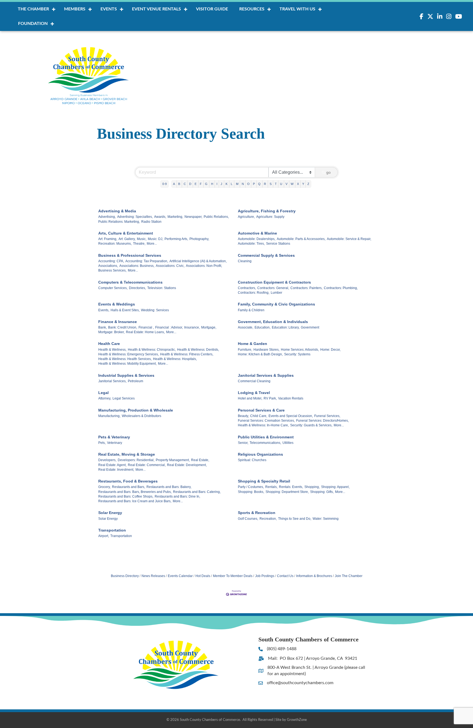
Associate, (245, 327)
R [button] (265, 183)
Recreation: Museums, (115, 243)
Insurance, (192, 327)
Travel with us (297, 9)
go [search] (328, 172)
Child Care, (258, 416)
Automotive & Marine (257, 233)
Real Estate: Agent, (112, 465)
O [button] (248, 183)
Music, (141, 239)
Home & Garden (252, 343)
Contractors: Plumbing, (341, 288)
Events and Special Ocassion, (291, 416)
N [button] (243, 183)
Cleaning (245, 261)
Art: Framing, (107, 239)
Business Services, (112, 270)
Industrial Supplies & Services (126, 375)
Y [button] (303, 183)
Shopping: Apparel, (335, 487)
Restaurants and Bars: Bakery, (168, 487)
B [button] (179, 183)
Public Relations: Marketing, (119, 222)
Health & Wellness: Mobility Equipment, (127, 364)
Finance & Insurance (117, 321)
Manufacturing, (109, 416)
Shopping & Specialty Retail (264, 481)
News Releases (153, 576)
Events (108, 9)
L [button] (231, 183)
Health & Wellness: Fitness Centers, (186, 354)
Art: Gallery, (127, 239)
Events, (103, 310)
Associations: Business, (136, 266)
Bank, (102, 327)
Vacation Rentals (290, 398)
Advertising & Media (117, 211)
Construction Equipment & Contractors (274, 282)
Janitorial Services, (112, 381)
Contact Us (285, 576)
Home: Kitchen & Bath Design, (260, 354)
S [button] (271, 183)
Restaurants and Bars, (128, 487)
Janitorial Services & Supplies (266, 375)
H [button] (212, 183)
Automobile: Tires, (251, 243)
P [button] (254, 183)
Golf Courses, (248, 519)
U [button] (281, 183)
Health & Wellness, (112, 350)
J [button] (221, 183)
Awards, (160, 217)
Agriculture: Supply (270, 217)
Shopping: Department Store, (287, 492)
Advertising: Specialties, (135, 217)
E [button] (196, 183)
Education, (262, 327)
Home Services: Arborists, (300, 350)
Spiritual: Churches (252, 460)
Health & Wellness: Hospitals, (175, 359)
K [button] (226, 183)
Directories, (137, 288)
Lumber (276, 293)
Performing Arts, (176, 239)
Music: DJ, (155, 239)
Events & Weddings (116, 304)
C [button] (185, 183)
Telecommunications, (265, 443)
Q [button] (259, 183)
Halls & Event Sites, (125, 310)
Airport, (103, 536)
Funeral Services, (327, 416)
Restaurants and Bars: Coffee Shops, (125, 496)
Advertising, (107, 217)
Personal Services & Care (261, 410)
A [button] (174, 183)
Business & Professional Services (129, 255)
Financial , (146, 327)
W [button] (292, 183)
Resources (251, 9)
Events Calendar (180, 576)
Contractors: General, (273, 288)
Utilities (287, 443)
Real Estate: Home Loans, (145, 332)
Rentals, (271, 487)
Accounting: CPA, (111, 261)
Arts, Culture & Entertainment (125, 233)
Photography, (199, 239)
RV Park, (270, 398)
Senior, (243, 443)
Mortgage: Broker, (111, 332)
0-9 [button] (164, 183)
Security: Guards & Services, (311, 425)
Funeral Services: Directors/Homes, (322, 420)
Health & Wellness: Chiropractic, (152, 350)
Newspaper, (193, 217)
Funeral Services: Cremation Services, (266, 420)
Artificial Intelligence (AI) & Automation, (198, 261)
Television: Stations (161, 288)
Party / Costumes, (251, 487)
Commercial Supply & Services (266, 255)
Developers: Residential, (136, 460)
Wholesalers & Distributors (141, 416)
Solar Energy (110, 512)
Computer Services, (113, 288)
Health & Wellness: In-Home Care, (263, 425)
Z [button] (308, 183)
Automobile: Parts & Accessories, (301, 239)
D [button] (190, 183)
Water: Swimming (326, 519)
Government (310, 327)
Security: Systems (297, 354)
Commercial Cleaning (254, 381)
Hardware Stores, (266, 350)
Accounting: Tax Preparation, (146, 261)
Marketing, (175, 217)
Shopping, (312, 487)
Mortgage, (208, 327)
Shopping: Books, (251, 492)
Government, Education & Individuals (273, 321)
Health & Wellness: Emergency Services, (128, 354)
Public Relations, (216, 217)
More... (152, 243)
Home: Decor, (330, 350)
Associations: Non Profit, (204, 266)
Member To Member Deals (232, 576)
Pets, (102, 443)
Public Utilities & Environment (266, 437)
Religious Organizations (260, 454)
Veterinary (114, 443)
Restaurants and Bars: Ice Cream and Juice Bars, (134, 501)
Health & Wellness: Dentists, (198, 350)
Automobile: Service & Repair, (349, 239)
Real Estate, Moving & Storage (126, 454)
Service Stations (278, 243)
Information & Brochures (314, 576)
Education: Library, (285, 327)
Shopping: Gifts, (322, 492)
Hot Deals (202, 576)
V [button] (286, 183)
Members (74, 9)
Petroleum (135, 381)
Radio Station (151, 222)
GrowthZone (297, 720)
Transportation (112, 530)
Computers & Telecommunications (130, 282)
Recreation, (268, 519)
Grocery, (104, 487)
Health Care (109, 343)
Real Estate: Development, (187, 465)
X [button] (298, 183)
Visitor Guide (212, 9)
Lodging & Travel (254, 392)
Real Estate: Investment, (116, 470)
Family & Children (251, 310)
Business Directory (125, 576)
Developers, (107, 460)
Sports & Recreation (256, 512)
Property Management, (173, 460)
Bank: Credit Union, (122, 327)
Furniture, (245, 350)
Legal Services (124, 398)
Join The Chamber (348, 576)
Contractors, (247, 288)
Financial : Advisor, (169, 327)
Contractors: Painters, (306, 288)
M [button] (237, 183)
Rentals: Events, (291, 487)
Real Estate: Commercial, (147, 465)
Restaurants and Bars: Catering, (197, 492)
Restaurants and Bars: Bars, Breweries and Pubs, (135, 492)
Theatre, (139, 243)
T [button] (276, 183)
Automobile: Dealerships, (256, 239)
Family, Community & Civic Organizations (276, 304)
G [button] (206, 183)
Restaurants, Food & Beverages (128, 481)
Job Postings (264, 576)
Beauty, (243, 416)
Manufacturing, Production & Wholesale (135, 410)
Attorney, (104, 398)
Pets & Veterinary (114, 437)
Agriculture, (246, 217)
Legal (103, 392)
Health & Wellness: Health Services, (125, 359)
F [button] (201, 183)
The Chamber (33, 9)
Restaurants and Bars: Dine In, (177, 496)
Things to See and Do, (294, 519)
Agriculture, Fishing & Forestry (267, 211)
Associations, (108, 266)
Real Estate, (200, 460)
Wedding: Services (155, 310)
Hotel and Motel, (250, 398)
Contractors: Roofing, (253, 293)
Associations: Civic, (170, 266)
